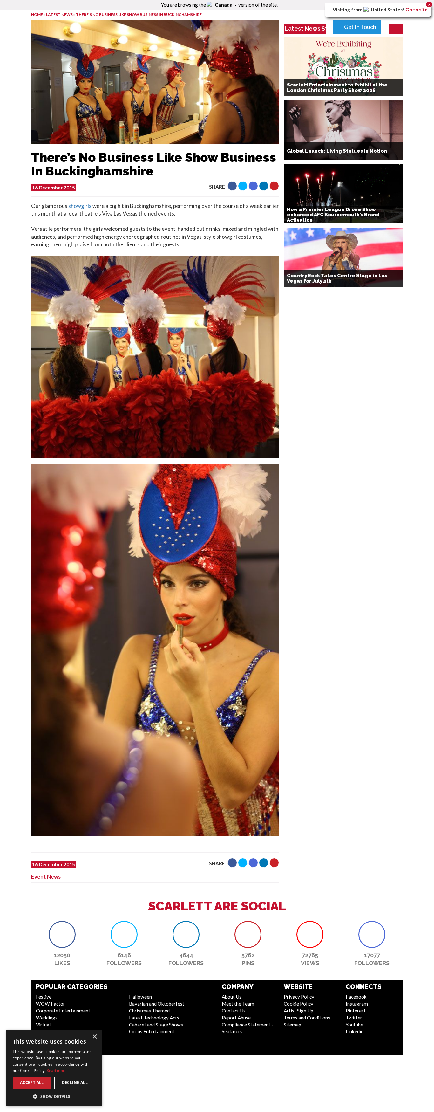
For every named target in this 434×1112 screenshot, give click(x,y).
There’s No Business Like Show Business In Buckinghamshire (139, 14)
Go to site (416, 9)
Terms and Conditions (307, 1017)
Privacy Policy (299, 996)
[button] (232, 186)
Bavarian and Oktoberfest (156, 1003)
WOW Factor (50, 1003)
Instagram (357, 1003)
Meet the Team (238, 1003)
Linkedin (354, 1031)
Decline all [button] (75, 1082)
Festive (43, 996)
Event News (46, 876)
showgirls (80, 205)
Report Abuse (236, 1017)
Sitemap (292, 1024)
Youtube (354, 1024)
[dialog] (54, 1068)
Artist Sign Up (298, 1010)
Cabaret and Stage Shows (156, 1024)
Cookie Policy (298, 1003)
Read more (57, 1070)
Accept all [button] (32, 1082)
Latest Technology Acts (154, 1017)
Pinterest (356, 1010)
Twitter (354, 1017)
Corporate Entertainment (63, 1010)
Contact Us (234, 1010)
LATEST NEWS (59, 14)
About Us (231, 996)
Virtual (43, 1024)
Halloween (140, 996)
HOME (37, 14)
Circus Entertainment (151, 1031)
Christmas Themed (149, 1010)
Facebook (356, 996)
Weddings (47, 1017)
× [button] (94, 1036)
